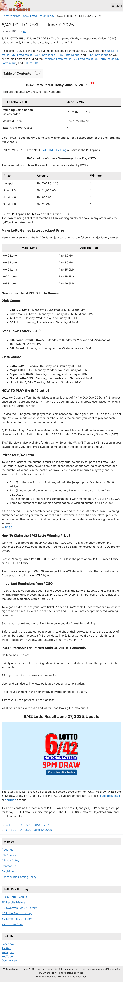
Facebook (8, 944)
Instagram (8, 952)
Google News (10, 960)
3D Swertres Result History (19, 907)
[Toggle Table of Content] (36, 74)
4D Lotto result (104, 58)
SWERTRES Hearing (53, 150)
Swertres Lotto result (57, 58)
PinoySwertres (11, 15)
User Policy (9, 855)
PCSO (9, 527)
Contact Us (9, 866)
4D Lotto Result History (17, 913)
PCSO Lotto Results (14, 897)
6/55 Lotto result (21, 54)
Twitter (6, 948)
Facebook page (110, 795)
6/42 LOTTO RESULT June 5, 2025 (28, 825)
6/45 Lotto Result (68, 54)
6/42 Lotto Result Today (38, 15)
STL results (31, 63)
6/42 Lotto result (97, 54)
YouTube (10, 799)
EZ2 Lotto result (82, 58)
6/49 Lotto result (44, 54)
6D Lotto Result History (17, 918)
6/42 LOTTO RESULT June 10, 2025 (29, 829)
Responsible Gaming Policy (19, 877)
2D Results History (13, 902)
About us (7, 849)
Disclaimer (8, 871)
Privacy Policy (10, 860)
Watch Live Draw (12, 924)
